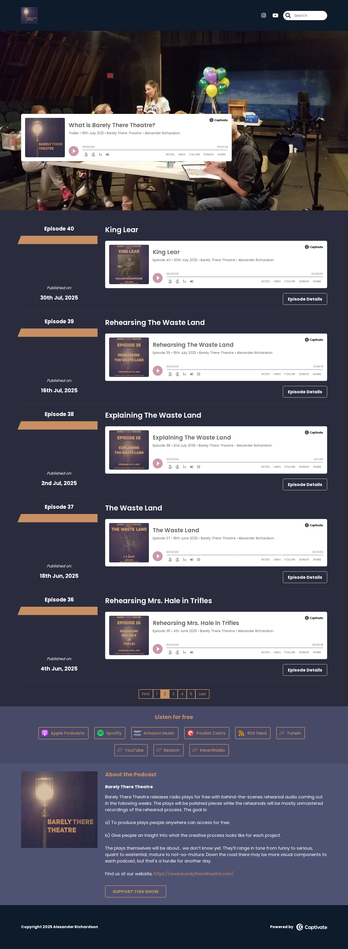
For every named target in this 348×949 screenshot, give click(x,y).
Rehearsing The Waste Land (155, 322)
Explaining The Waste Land (153, 415)
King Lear (121, 230)
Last (202, 694)
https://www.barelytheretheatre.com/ (194, 874)
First (146, 694)
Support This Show (136, 891)
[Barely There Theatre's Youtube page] (272, 15)
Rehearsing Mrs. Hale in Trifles (158, 601)
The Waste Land (133, 508)
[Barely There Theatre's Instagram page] (263, 15)
